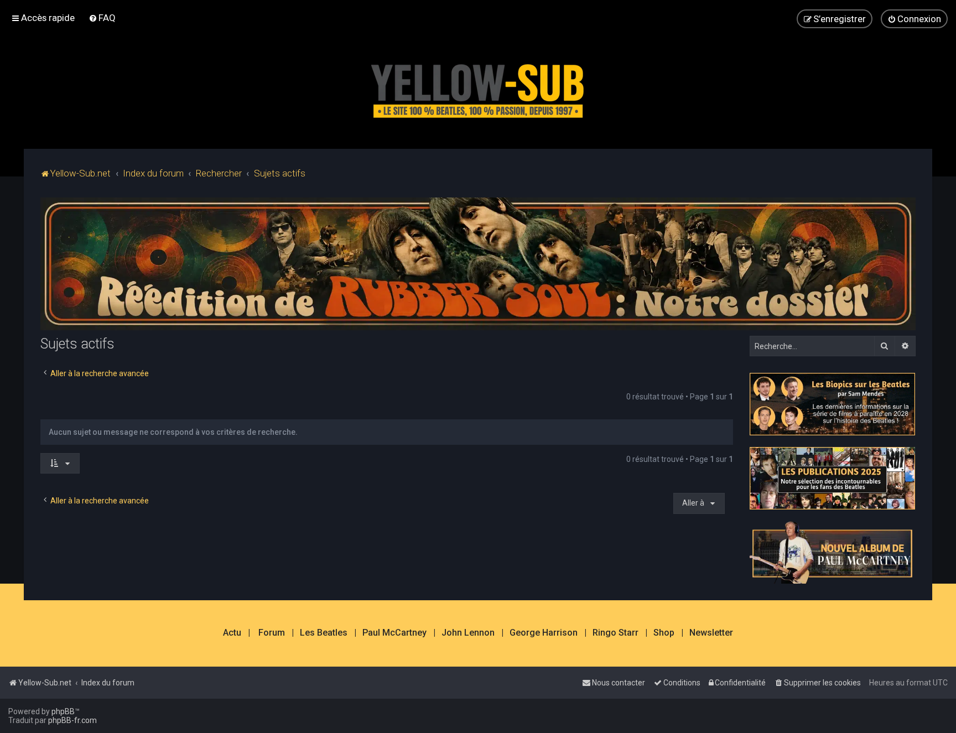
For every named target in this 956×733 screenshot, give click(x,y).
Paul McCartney (394, 633)
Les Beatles (323, 633)
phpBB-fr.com (72, 720)
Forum (271, 633)
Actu (232, 633)
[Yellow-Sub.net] (478, 88)
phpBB (63, 711)
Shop (663, 633)
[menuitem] (102, 17)
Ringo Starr (615, 633)
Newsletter (711, 633)
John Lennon (468, 633)
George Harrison (544, 633)
